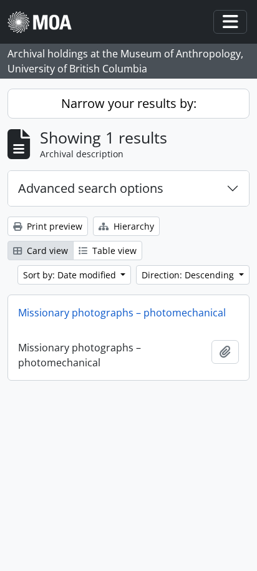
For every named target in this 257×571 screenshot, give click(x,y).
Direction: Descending (189, 275)
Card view (46, 250)
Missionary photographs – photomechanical (122, 313)
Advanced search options (90, 188)
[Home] (44, 22)
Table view (113, 250)
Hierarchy (132, 226)
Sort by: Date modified (71, 275)
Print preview (53, 226)
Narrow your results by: (128, 103)
